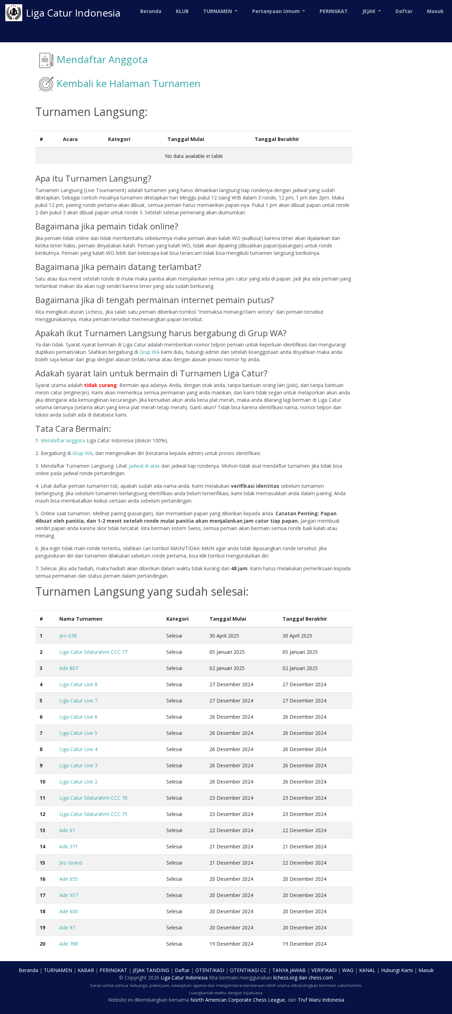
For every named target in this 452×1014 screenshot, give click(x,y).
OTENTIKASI (209, 970)
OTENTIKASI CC (248, 970)
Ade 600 (68, 911)
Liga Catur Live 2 (78, 781)
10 (42, 781)
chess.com (321, 977)
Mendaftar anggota (63, 440)
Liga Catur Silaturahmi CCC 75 (93, 814)
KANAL (367, 970)
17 (42, 895)
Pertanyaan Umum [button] (276, 11)
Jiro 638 (68, 635)
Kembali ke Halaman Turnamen (128, 83)
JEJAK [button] (369, 11)
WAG (347, 970)
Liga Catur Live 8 (78, 684)
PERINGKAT (334, 11)
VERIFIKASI (324, 970)
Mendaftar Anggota (102, 59)
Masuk (435, 11)
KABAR (86, 970)
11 (42, 797)
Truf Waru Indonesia (321, 999)
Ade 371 (68, 846)
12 (42, 814)
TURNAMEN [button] (218, 11)
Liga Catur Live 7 (78, 700)
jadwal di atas (144, 465)
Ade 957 (68, 895)
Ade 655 (68, 878)
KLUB (182, 11)
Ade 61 (67, 830)
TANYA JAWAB (289, 970)
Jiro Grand (70, 862)
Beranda (150, 11)
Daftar (404, 11)
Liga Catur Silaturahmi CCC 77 (93, 652)
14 (42, 846)
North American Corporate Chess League (237, 999)
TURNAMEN (58, 970)
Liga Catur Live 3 (78, 765)
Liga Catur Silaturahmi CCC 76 (93, 797)
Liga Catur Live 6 (78, 716)
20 (42, 943)
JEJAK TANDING (151, 970)
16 (42, 878)
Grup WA (149, 352)
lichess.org (285, 977)
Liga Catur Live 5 (78, 733)
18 (42, 911)
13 (42, 830)
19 (42, 927)
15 (42, 862)
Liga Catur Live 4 (78, 749)
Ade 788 (68, 943)
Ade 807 (68, 668)
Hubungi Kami (397, 970)
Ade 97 (67, 927)
